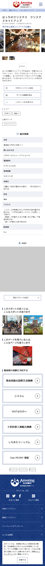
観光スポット (13, 10)
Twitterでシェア (14, 469)
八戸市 (6, 113)
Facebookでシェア (24, 469)
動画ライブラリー (9, 517)
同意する (22, 560)
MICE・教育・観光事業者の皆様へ (15, 553)
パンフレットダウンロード (12, 526)
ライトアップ (8, 124)
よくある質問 (7, 535)
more (4, 316)
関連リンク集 (7, 561)
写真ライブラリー (9, 509)
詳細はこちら (18, 347)
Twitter (14, 496)
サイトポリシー (8, 557)
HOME (4, 10)
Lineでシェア (33, 469)
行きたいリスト (12, 547)
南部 (15, 113)
